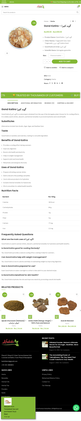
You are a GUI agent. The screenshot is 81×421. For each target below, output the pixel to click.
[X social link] (52, 83)
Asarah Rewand (67, 321)
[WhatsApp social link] (59, 83)
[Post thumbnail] (45, 346)
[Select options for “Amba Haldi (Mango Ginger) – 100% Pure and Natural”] (30, 317)
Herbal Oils (5, 382)
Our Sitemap (46, 385)
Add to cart (65, 61)
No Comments (65, 350)
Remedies (4, 378)
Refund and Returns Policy (51, 378)
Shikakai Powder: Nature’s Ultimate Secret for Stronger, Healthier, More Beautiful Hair (63, 344)
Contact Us (46, 382)
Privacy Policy (47, 374)
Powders (4, 389)
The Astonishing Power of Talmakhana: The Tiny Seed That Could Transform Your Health (62, 357)
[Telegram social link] (62, 83)
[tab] (13, 103)
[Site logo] (40, 6)
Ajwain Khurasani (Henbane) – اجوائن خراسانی (13, 322)
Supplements (5, 396)
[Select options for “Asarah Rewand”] (57, 317)
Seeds (3, 393)
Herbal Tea (5, 385)
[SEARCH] (77, 12)
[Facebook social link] (50, 83)
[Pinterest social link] (55, 83)
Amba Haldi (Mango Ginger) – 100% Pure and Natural (40, 322)
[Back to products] (73, 21)
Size (44, 55)
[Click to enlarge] (7, 53)
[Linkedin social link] (57, 83)
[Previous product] (70, 21)
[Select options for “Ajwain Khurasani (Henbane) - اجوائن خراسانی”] (3, 317)
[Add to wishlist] (23, 294)
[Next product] (75, 21)
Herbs (52, 21)
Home (46, 21)
